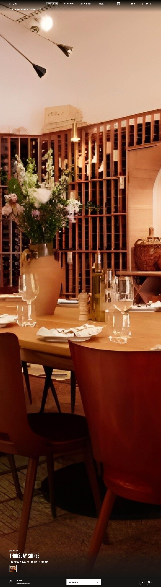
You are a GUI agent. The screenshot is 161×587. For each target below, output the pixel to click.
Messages (102, 4)
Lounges (24, 9)
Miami (17, 9)
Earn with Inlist (86, 4)
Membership (69, 4)
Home (12, 9)
